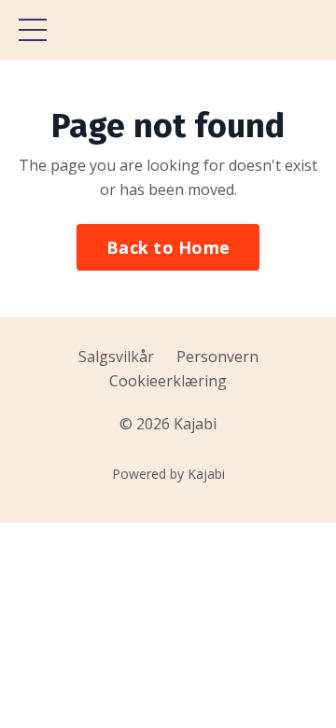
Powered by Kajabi (168, 474)
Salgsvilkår (116, 356)
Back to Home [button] (168, 247)
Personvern (217, 356)
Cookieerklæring (168, 381)
